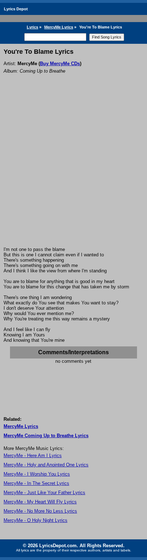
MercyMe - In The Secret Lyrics (36, 483)
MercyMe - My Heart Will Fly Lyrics (40, 501)
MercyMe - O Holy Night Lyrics (35, 520)
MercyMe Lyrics (58, 27)
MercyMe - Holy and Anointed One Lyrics (46, 464)
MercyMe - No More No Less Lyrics (40, 511)
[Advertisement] (73, 169)
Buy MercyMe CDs (60, 63)
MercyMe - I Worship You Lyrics (37, 474)
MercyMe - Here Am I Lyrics (33, 455)
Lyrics (32, 27)
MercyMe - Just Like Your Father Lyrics (44, 492)
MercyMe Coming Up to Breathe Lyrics (46, 435)
